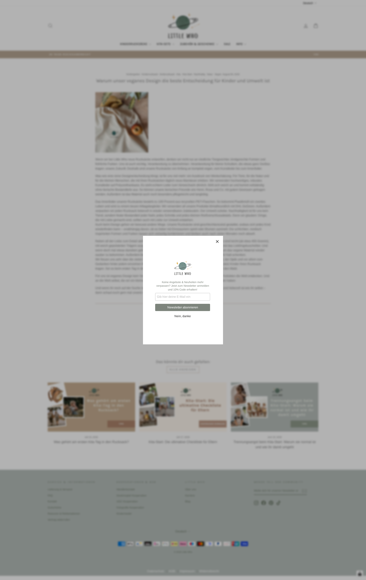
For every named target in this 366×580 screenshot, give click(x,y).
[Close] (217, 241)
